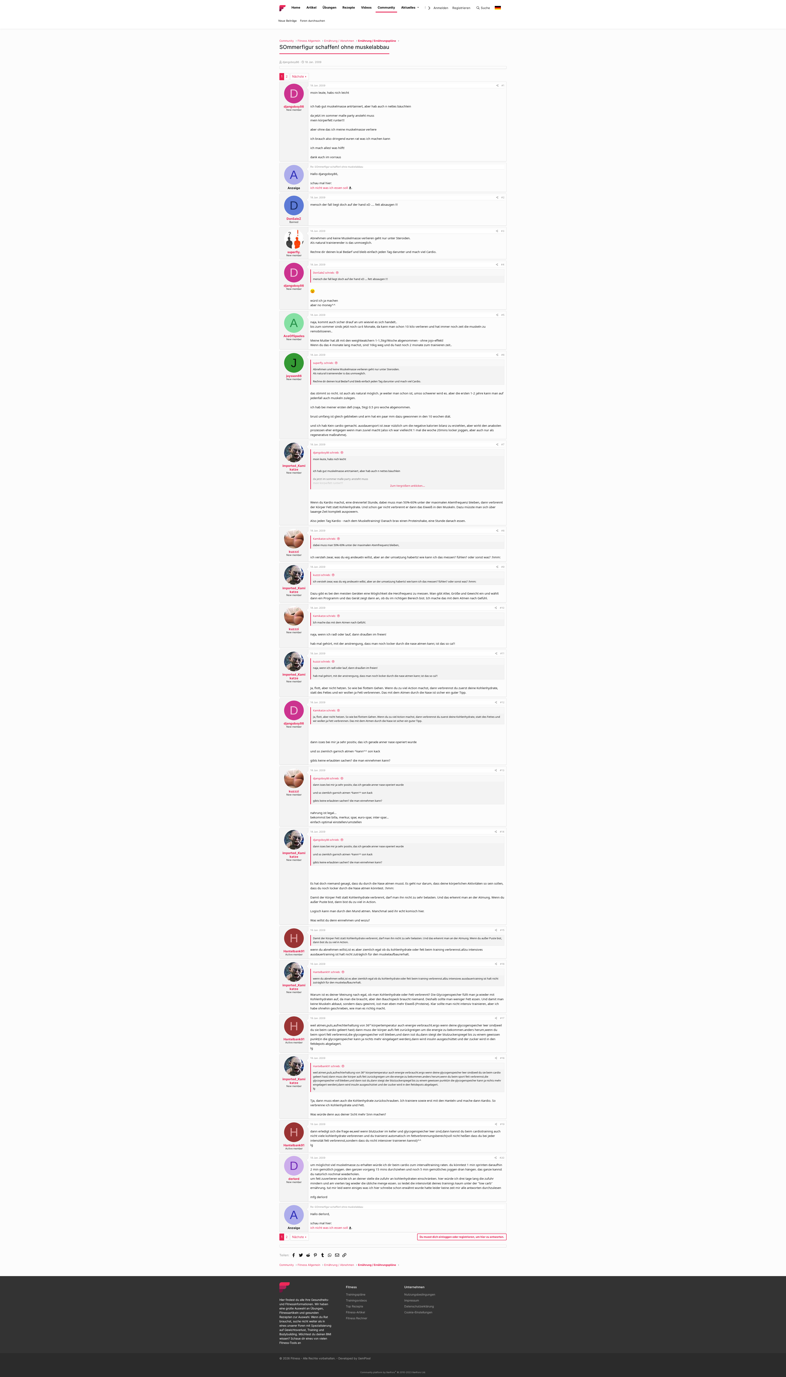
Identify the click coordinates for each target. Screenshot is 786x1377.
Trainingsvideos (356, 1300)
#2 (502, 197)
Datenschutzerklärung (419, 1306)
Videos (366, 7)
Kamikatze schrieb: (324, 539)
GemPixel (364, 1358)
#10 (502, 607)
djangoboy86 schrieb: (326, 452)
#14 (502, 831)
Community (386, 7)
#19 (502, 1124)
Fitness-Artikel (355, 1312)
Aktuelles (408, 7)
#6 (502, 354)
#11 (502, 653)
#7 (502, 444)
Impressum (411, 1300)
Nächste (298, 76)
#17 (502, 1018)
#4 (502, 264)
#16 (502, 963)
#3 (502, 231)
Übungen (329, 7)
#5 (502, 314)
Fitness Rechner (356, 1318)
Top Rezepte (354, 1306)
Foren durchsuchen (312, 20)
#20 (502, 1157)
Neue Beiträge (287, 20)
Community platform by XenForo (393, 1372)
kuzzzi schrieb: (321, 575)
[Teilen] (497, 85)
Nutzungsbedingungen (419, 1294)
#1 (502, 85)
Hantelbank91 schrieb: (326, 972)
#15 (502, 930)
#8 (502, 530)
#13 (502, 770)
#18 (502, 1058)
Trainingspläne (355, 1294)
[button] (418, 8)
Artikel (311, 7)
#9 (502, 566)
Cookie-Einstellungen (418, 1312)
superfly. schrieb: (323, 363)
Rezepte (348, 7)
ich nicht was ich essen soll (329, 188)
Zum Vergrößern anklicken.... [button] (407, 486)
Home (295, 7)
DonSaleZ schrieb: (323, 272)
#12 (502, 702)
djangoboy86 (290, 62)
